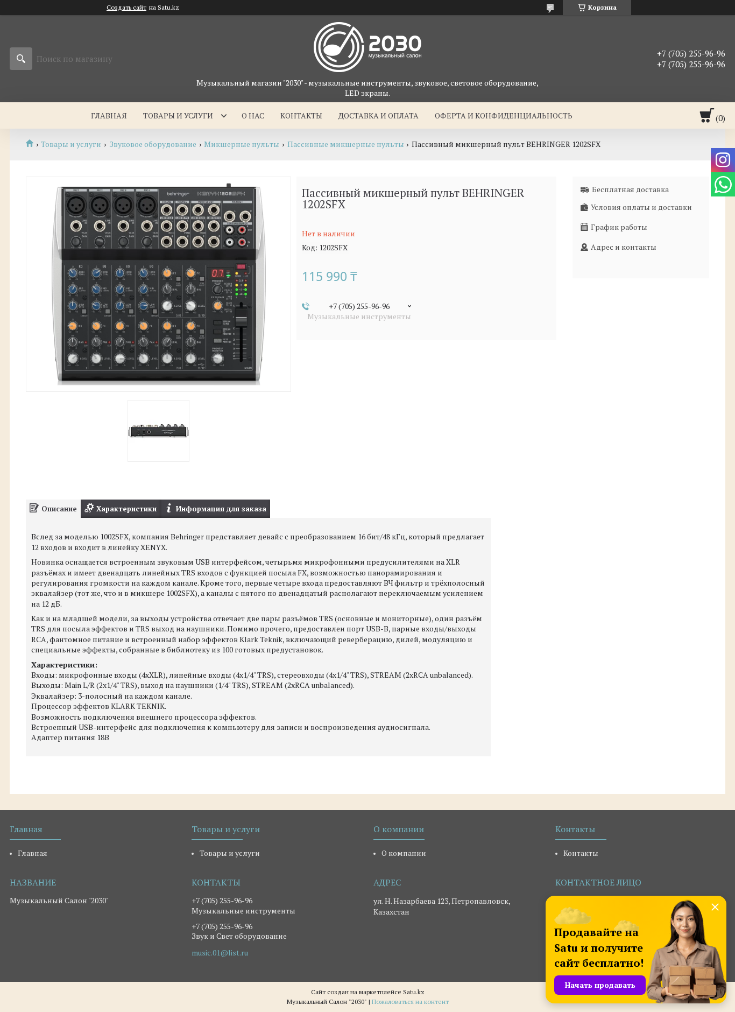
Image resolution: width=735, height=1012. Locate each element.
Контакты (301, 115)
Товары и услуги (178, 115)
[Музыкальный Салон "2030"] (367, 46)
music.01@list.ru (220, 953)
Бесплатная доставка (630, 189)
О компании (403, 853)
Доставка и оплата (378, 115)
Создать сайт (126, 7)
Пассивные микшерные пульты (345, 144)
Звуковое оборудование (152, 144)
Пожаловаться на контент (410, 1001)
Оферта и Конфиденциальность (504, 115)
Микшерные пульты (241, 144)
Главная (109, 115)
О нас (253, 115)
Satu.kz (414, 992)
